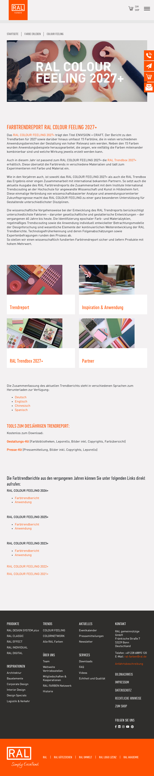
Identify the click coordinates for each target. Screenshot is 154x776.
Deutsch (20, 397)
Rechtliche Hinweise (128, 698)
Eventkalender (88, 630)
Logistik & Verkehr (18, 701)
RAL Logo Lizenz (108, 757)
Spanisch (21, 410)
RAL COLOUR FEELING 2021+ (27, 574)
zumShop (137, 8)
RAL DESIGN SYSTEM (23, 630)
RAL (45, 757)
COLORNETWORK (54, 636)
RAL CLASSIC (15, 636)
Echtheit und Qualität (92, 678)
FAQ (81, 667)
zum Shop (121, 706)
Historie (48, 691)
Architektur (14, 673)
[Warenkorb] (131, 8)
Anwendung (23, 502)
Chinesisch (22, 406)
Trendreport (19, 307)
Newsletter (86, 641)
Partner (88, 361)
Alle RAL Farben (53, 641)
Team (46, 661)
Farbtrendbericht (27, 498)
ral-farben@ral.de (135, 656)
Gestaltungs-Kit (18, 441)
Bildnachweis (124, 674)
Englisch (21, 401)
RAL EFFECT (14, 641)
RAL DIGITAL (15, 653)
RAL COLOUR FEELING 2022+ (27, 566)
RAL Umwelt (85, 757)
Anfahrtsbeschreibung (129, 663)
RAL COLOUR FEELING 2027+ (34, 135)
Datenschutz (123, 690)
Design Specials (16, 695)
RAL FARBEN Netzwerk (57, 685)
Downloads (85, 661)
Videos (83, 673)
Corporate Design (17, 684)
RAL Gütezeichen (63, 757)
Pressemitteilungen (91, 636)
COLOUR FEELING (54, 630)
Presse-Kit (14, 450)
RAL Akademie (131, 757)
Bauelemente (15, 678)
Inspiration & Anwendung (102, 307)
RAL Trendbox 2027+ (121, 160)
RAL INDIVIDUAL (17, 647)
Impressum (122, 682)
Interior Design (16, 689)
